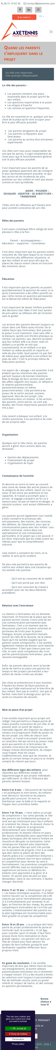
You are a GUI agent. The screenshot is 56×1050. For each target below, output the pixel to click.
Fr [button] (41, 16)
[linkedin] (29, 9)
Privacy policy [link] (18, 1044)
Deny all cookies (19, 1034)
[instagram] (38, 9)
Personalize (18, 1039)
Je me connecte (24, 17)
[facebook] (20, 9)
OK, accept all (19, 1028)
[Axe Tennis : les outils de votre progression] (19, 31)
